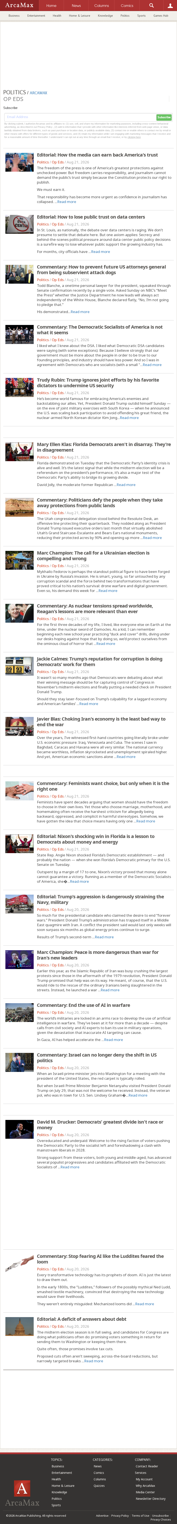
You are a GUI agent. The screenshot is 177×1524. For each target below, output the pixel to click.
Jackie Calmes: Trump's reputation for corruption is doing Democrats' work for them (99, 661)
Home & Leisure (79, 16)
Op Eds (58, 162)
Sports (141, 16)
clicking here (134, 137)
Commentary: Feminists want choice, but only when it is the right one (103, 786)
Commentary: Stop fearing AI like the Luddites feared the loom (100, 1259)
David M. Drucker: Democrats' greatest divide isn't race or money (100, 1124)
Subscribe (164, 117)
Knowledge (105, 16)
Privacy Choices (161, 1519)
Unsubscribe (160, 1516)
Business (14, 16)
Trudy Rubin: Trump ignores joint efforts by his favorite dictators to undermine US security (98, 382)
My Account (144, 1479)
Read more (66, 201)
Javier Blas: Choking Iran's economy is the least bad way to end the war (101, 721)
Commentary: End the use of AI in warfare (83, 1005)
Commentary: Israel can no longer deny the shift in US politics (96, 1057)
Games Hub (160, 16)
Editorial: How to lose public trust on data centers (91, 216)
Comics (99, 1473)
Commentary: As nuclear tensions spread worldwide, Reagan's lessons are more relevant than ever (95, 608)
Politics (125, 16)
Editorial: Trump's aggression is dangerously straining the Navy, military (100, 899)
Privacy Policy (120, 1516)
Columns (100, 1479)
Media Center (145, 1492)
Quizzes (99, 1486)
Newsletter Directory (151, 1499)
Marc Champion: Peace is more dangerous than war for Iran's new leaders (97, 955)
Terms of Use (140, 1516)
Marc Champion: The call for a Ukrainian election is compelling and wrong (93, 555)
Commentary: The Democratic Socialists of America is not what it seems (100, 329)
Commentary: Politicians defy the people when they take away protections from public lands (100, 502)
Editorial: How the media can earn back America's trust (97, 154)
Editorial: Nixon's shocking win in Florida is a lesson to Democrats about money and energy (95, 839)
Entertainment (36, 16)
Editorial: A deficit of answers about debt (81, 1319)
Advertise (102, 1516)
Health (57, 16)
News (98, 1466)
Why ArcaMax (145, 1486)
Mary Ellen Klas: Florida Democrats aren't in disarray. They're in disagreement (104, 447)
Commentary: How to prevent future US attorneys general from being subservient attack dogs (101, 269)
